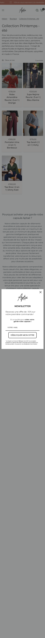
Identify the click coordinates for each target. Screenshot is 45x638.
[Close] (41, 292)
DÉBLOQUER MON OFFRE (22, 335)
